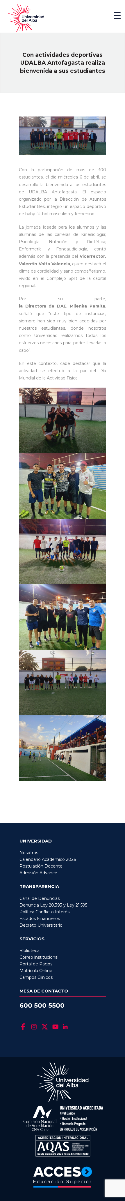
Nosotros (28, 852)
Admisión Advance (38, 872)
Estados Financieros (39, 918)
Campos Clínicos (36, 977)
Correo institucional (38, 957)
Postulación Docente (41, 866)
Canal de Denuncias (39, 898)
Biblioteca (29, 950)
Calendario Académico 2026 (47, 859)
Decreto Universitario (41, 925)
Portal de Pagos (35, 964)
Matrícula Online (35, 970)
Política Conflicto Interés (44, 911)
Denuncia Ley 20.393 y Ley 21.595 (53, 905)
